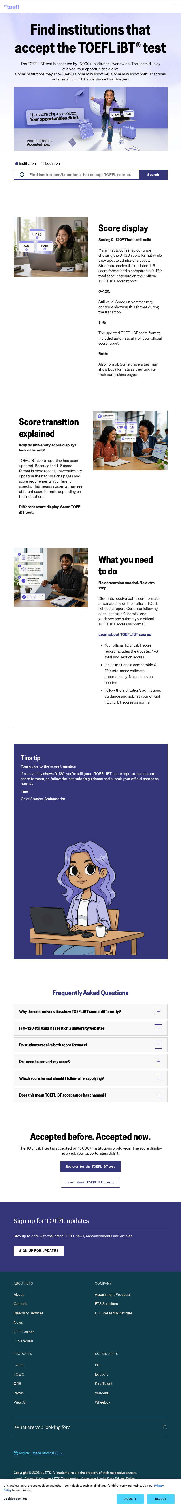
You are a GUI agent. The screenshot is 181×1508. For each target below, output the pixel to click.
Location (52, 163)
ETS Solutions (106, 1304)
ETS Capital (23, 1341)
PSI (97, 1365)
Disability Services (28, 1313)
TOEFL (19, 1365)
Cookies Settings (15, 1498)
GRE (17, 1384)
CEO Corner (24, 1332)
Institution (27, 163)
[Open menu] (174, 7)
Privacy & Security (38, 1479)
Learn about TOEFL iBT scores (124, 634)
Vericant (101, 1393)
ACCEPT (130, 1499)
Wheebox (102, 1402)
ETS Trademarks (66, 1479)
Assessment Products (113, 1294)
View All (20, 1402)
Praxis (19, 1393)
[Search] (164, 1427)
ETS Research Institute (113, 1313)
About (19, 1294)
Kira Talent (104, 1384)
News (18, 1322)
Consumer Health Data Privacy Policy (108, 1479)
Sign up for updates (38, 1251)
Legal (18, 1479)
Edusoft (101, 1374)
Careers (20, 1304)
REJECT (160, 1499)
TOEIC (19, 1374)
